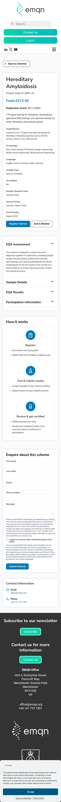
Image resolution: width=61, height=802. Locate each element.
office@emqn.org (18, 593)
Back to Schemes (17, 63)
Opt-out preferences (23, 798)
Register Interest (18, 223)
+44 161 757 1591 (19, 602)
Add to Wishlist (42, 223)
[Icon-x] (11, 49)
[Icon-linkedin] (6, 49)
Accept (30, 792)
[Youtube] (15, 49)
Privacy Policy (38, 798)
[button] (39, 49)
